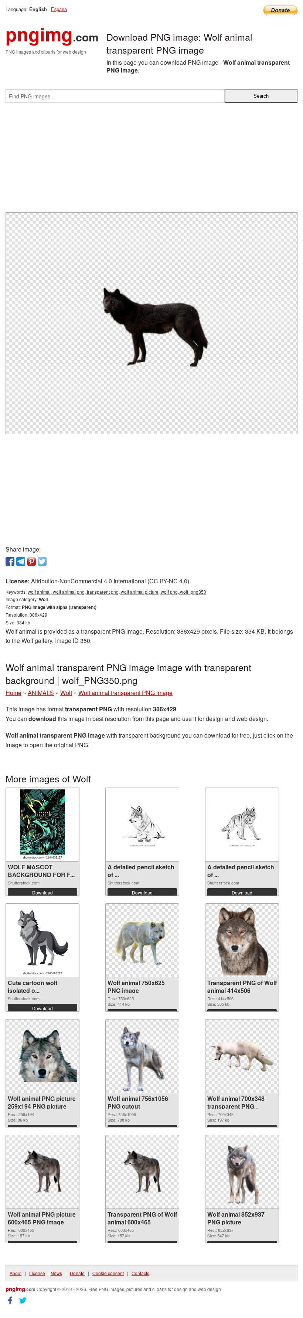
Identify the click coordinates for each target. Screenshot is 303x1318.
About (15, 1273)
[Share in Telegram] (20, 561)
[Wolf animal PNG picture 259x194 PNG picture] (42, 1056)
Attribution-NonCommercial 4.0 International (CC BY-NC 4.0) (110, 581)
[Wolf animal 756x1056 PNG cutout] (142, 1056)
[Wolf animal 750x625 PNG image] (142, 940)
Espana (59, 9)
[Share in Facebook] (10, 561)
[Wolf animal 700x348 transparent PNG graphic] (242, 1056)
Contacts (140, 1273)
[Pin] (31, 561)
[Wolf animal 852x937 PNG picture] (242, 1172)
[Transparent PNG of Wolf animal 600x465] (142, 1172)
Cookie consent (108, 1273)
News (56, 1273)
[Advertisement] (151, 160)
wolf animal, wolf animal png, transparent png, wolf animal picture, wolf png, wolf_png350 (117, 592)
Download (42, 892)
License (37, 1273)
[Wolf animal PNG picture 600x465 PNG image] (42, 1172)
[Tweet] (42, 561)
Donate (77, 1273)
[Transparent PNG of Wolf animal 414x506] (242, 940)
